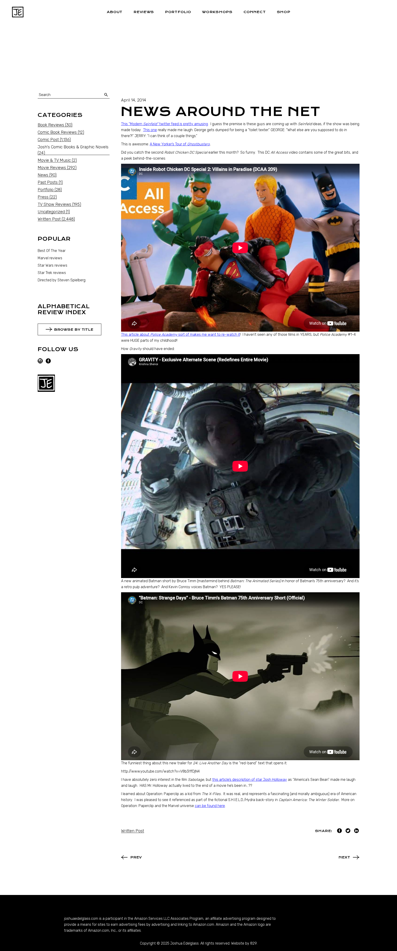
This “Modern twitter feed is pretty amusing (164, 124)
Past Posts (48, 182)
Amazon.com (203, 924)
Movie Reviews (52, 167)
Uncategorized (51, 211)
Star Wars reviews (52, 265)
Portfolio (46, 189)
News (43, 175)
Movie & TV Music (54, 160)
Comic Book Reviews (57, 132)
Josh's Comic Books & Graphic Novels (73, 147)
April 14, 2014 (133, 100)
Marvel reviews (50, 258)
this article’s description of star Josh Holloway (249, 779)
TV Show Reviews (54, 204)
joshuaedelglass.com (81, 918)
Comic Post (48, 139)
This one (150, 130)
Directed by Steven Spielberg (61, 280)
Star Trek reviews (52, 273)
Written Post (132, 830)
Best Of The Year (51, 250)
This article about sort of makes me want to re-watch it (180, 334)
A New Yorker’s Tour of (180, 144)
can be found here (210, 806)
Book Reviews (51, 124)
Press (43, 197)
